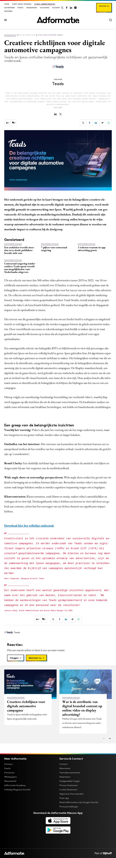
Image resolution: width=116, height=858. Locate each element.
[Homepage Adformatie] (58, 20)
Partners (8, 11)
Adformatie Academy (15, 785)
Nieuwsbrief (10, 781)
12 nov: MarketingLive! (44, 4)
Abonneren (64, 768)
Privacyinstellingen (68, 806)
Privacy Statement (68, 785)
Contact (63, 764)
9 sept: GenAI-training (21, 4)
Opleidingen (31, 8)
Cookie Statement (68, 789)
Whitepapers (10, 776)
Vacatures (44, 8)
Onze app (64, 798)
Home (6, 4)
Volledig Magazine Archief (17, 789)
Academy (56, 8)
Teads (50, 35)
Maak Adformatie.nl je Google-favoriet (78, 802)
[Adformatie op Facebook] (66, 8)
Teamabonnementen (69, 772)
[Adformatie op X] (62, 8)
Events (20, 8)
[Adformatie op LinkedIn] (71, 8)
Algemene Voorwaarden (71, 793)
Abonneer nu (104, 6)
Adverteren (9, 8)
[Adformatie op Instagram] (75, 8)
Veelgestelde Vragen (69, 781)
